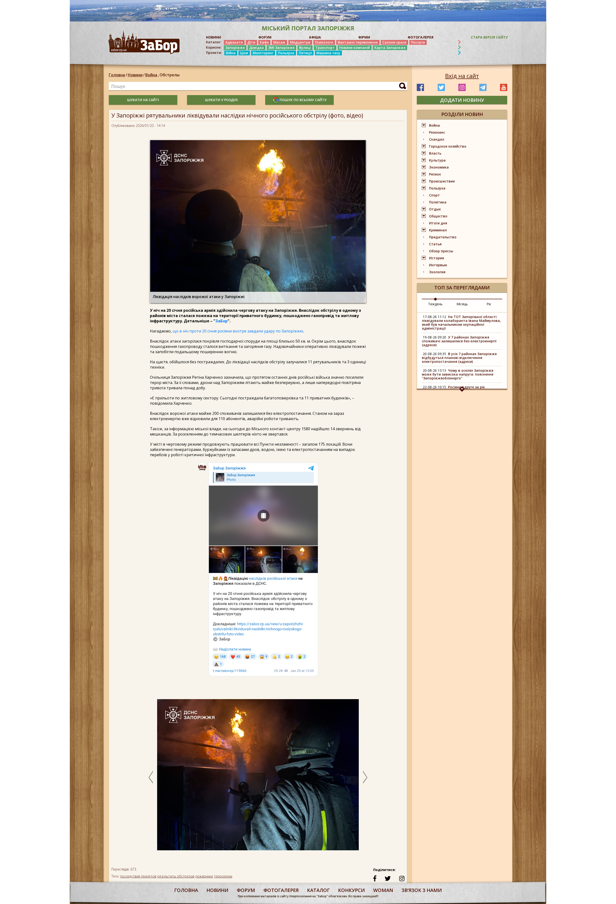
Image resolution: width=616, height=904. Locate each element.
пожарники (204, 876)
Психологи (324, 42)
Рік (489, 304)
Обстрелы (170, 75)
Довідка (256, 47)
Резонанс (437, 132)
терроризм (223, 876)
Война (152, 75)
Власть (435, 153)
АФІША (315, 37)
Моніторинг (263, 53)
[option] (258, 777)
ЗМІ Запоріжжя (281, 47)
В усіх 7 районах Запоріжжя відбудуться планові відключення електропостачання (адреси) (459, 357)
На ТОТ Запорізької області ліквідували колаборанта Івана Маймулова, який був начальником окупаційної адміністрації (461, 322)
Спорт (434, 195)
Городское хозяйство (447, 146)
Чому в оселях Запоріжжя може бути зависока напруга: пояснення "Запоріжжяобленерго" (457, 374)
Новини (135, 75)
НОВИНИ (213, 37)
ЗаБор (221, 321)
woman (383, 890)
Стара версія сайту (489, 37)
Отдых (435, 209)
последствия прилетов (138, 876)
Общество (438, 216)
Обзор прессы (441, 251)
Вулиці (305, 47)
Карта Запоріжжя (389, 47)
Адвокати (234, 42)
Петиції (305, 53)
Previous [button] (151, 777)
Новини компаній (354, 47)
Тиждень (435, 304)
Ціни (244, 53)
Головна (117, 75)
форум (246, 890)
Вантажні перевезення (358, 42)
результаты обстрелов (175, 876)
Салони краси (394, 42)
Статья (435, 244)
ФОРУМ (264, 37)
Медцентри (300, 42)
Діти (251, 42)
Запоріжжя (235, 47)
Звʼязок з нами (422, 890)
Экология (437, 272)
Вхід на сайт (462, 76)
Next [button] (365, 777)
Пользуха (286, 53)
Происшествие (442, 181)
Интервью (438, 265)
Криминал (438, 230)
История (436, 258)
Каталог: (213, 42)
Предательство (442, 237)
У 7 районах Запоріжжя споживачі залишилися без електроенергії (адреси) (459, 341)
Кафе (264, 42)
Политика (437, 202)
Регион (435, 174)
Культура (437, 160)
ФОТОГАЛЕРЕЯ (420, 37)
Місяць (462, 304)
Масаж (279, 42)
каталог (318, 890)
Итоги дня (438, 223)
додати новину (462, 100)
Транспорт (325, 47)
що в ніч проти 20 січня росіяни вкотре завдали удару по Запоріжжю (238, 331)
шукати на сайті (143, 100)
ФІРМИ (364, 37)
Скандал (436, 139)
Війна (231, 53)
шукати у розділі (221, 100)
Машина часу (328, 53)
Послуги (418, 42)
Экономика (439, 167)
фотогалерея (281, 890)
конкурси (351, 890)
